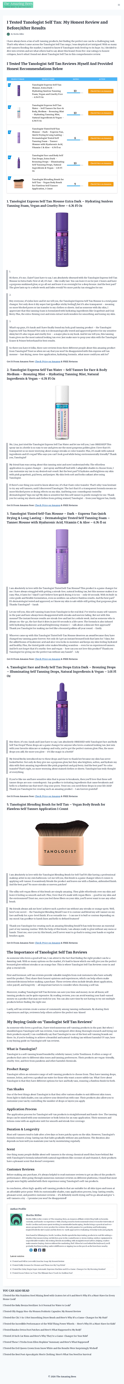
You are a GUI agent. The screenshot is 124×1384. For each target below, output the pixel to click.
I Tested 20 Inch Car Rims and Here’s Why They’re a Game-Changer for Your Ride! (45, 1336)
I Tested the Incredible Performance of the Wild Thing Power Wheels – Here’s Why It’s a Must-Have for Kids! (59, 1323)
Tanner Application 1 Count (47, 809)
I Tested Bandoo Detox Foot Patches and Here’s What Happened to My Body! (42, 1330)
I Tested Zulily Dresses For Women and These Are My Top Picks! (38, 1265)
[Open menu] (119, 5)
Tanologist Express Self (27, 201)
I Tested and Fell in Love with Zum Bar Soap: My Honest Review (38, 1261)
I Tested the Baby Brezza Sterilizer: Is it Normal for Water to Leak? (37, 1305)
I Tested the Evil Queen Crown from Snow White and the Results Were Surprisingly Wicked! (50, 1348)
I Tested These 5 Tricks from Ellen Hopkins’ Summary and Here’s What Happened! (46, 1342)
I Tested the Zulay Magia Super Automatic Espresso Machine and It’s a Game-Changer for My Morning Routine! (58, 1269)
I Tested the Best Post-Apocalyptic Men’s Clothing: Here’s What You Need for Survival (47, 1354)
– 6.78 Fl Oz (46, 378)
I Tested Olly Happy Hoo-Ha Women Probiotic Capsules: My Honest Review (42, 1311)
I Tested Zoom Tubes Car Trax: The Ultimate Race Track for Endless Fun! (42, 1273)
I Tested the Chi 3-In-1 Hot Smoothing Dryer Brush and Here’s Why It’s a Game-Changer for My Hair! (55, 1317)
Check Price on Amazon (100, 91)
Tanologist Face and (25, 667)
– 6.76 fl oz (98, 522)
